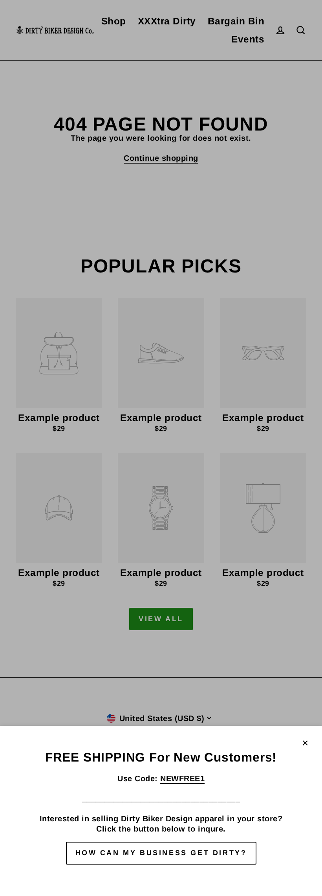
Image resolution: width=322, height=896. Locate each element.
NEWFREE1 (182, 778)
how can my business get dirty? (161, 853)
